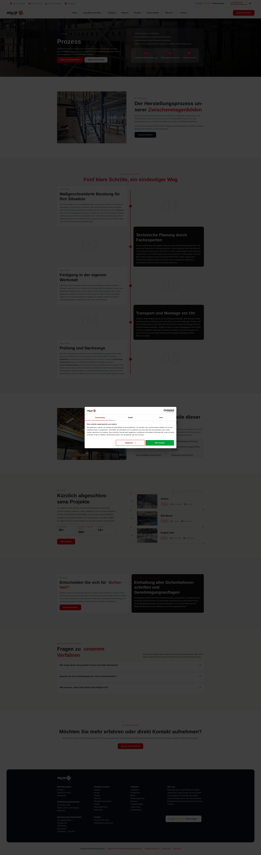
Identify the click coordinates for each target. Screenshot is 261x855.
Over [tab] (161, 417)
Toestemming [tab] (100, 417)
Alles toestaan (160, 443)
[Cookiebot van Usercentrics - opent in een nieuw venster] (165, 410)
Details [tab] (130, 417)
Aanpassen (129, 443)
